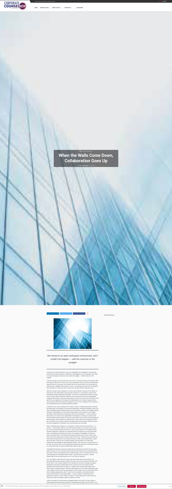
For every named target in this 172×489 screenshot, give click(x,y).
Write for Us (56, 7)
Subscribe (79, 7)
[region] (86, 486)
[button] (53, 313)
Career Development (86, 151)
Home (36, 7)
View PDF (90, 313)
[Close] (169, 486)
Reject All (132, 486)
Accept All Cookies (142, 486)
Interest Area (44, 7)
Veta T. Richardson (83, 165)
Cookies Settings (122, 486)
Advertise (67, 7)
